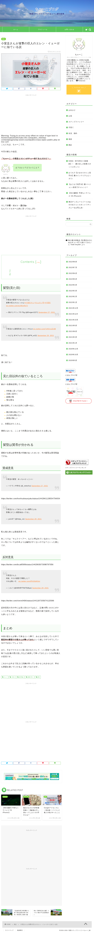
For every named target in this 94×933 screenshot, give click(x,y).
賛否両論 (20, 677)
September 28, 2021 (33, 519)
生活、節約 (73, 133)
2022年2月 (73, 296)
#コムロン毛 (39, 303)
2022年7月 (73, 267)
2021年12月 (73, 308)
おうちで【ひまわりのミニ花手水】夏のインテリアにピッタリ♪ (80, 175)
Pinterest (81, 81)
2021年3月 (73, 337)
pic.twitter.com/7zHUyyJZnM (44, 329)
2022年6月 (73, 273)
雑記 (3, 39)
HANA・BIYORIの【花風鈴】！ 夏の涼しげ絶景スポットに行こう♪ (80, 164)
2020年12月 (73, 349)
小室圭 (13, 677)
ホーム (15, 29)
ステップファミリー (76, 122)
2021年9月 (73, 325)
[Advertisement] (31, 113)
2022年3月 (73, 291)
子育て (71, 127)
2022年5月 (73, 279)
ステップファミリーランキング (75, 467)
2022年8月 (73, 262)
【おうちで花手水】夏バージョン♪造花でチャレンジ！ (80, 185)
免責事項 (20, 930)
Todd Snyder (75, 244)
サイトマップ (9, 930)
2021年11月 (73, 314)
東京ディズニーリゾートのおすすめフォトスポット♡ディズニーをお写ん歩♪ (80, 205)
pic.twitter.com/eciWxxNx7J (17, 306)
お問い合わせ (69, 29)
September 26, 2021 (46, 335)
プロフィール (42, 29)
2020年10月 (73, 354)
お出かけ (72, 110)
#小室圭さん (29, 303)
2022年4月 (73, 285)
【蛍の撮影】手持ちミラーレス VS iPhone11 (80, 194)
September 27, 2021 (47, 312)
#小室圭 (48, 303)
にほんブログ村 (71, 375)
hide (38, 262)
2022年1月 (73, 302)
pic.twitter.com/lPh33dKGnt (29, 581)
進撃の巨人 (30, 677)
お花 (70, 116)
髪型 (38, 677)
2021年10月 (73, 320)
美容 (70, 139)
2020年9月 (73, 360)
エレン (5, 677)
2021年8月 (73, 331)
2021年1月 (73, 343)
